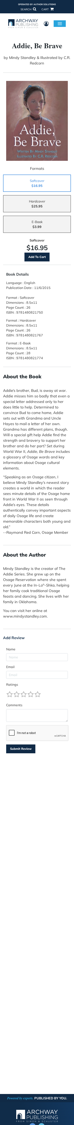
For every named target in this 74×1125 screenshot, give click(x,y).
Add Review (14, 638)
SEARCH (26, 9)
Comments (14, 705)
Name (10, 649)
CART (45, 9)
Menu (59, 23)
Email (10, 667)
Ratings (12, 684)
